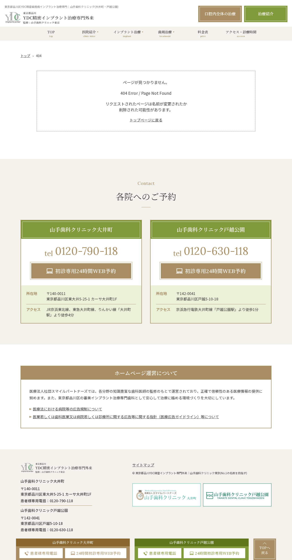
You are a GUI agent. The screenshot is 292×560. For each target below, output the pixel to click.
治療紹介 (266, 13)
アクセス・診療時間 (241, 33)
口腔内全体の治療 (220, 13)
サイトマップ (143, 465)
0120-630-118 (210, 251)
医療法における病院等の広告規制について (67, 409)
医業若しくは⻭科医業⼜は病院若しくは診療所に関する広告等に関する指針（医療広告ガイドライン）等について (126, 416)
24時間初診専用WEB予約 (98, 553)
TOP (51, 33)
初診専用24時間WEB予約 (85, 270)
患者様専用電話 (43, 553)
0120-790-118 (81, 251)
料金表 (203, 33)
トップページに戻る (146, 120)
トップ (25, 55)
